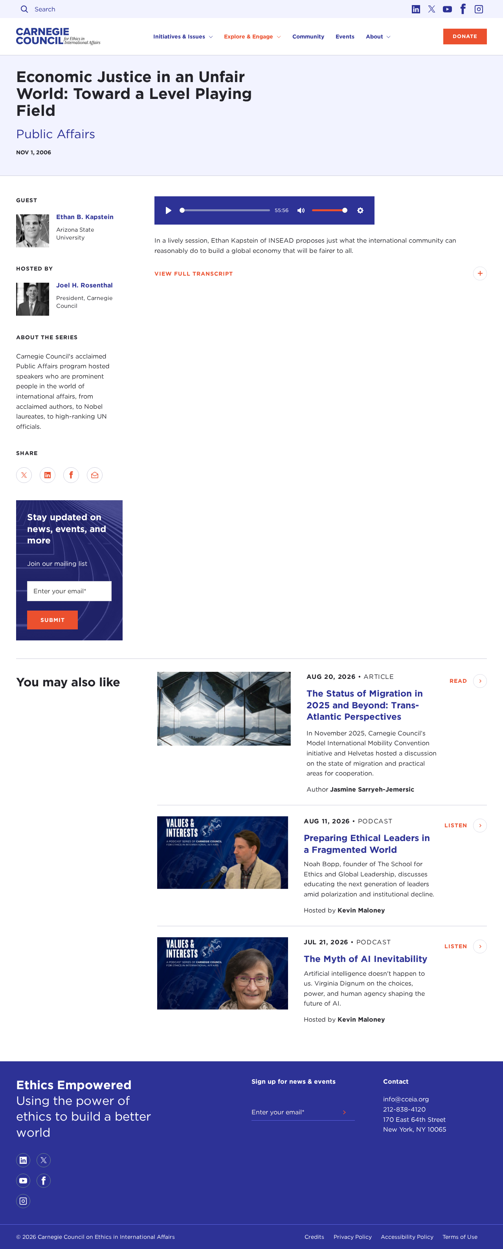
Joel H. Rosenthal (84, 285)
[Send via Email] (95, 475)
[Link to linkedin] (416, 9)
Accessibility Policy (407, 1237)
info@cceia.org (406, 1099)
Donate (465, 36)
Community (308, 36)
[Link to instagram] (479, 9)
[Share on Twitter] (24, 475)
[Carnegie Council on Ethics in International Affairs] (58, 36)
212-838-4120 (404, 1109)
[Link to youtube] (447, 9)
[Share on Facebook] (71, 475)
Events (345, 36)
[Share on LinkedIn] (47, 475)
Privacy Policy (353, 1237)
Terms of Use (459, 1237)
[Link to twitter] (432, 9)
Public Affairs (55, 133)
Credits (314, 1237)
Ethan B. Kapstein (85, 217)
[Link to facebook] (463, 9)
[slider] (225, 210)
